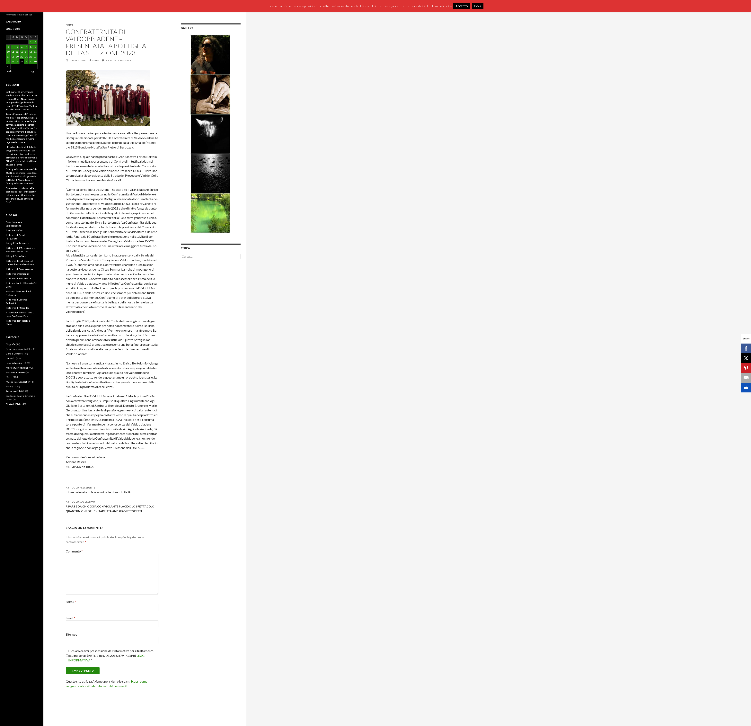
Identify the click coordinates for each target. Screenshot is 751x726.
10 (8, 51)
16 (35, 51)
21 (26, 56)
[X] (746, 358)
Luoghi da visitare (15, 363)
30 (35, 61)
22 (30, 56)
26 (17, 61)
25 (12, 61)
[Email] (746, 378)
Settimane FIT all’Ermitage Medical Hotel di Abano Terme (21, 106)
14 (26, 51)
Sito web (71, 634)
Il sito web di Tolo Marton (18, 278)
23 (35, 56)
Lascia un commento (118, 60)
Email (70, 618)
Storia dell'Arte (13, 404)
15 (30, 51)
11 (12, 51)
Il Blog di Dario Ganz (16, 256)
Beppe (95, 60)
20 (21, 56)
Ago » (34, 71)
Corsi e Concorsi (14, 353)
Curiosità (10, 358)
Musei (9, 377)
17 (8, 56)
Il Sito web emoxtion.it (17, 273)
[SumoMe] (746, 387)
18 (12, 56)
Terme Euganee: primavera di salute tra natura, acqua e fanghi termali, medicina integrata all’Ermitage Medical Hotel (21, 135)
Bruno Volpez (13, 188)
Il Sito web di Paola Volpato (19, 269)
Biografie (10, 344)
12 (17, 51)
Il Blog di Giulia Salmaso (18, 243)
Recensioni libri (14, 391)
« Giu (9, 71)
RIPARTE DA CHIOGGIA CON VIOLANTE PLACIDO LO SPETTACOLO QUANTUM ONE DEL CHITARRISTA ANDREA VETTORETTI (110, 506)
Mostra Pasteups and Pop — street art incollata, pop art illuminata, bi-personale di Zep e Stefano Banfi (21, 195)
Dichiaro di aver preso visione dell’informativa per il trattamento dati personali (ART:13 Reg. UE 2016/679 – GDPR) (111, 655)
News (69, 24)
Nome (71, 601)
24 (8, 61)
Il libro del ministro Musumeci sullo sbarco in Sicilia (98, 490)
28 (26, 61)
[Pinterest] (746, 368)
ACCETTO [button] (462, 6)
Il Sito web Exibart (15, 230)
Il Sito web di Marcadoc (17, 307)
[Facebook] (746, 348)
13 (21, 51)
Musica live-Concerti (17, 381)
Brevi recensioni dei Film (19, 348)
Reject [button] (477, 6)
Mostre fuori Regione (17, 367)
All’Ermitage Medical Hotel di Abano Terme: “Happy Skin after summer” (21, 180)
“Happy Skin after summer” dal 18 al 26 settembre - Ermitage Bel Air (22, 173)
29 (30, 61)
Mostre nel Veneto (15, 372)
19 (17, 56)
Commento (74, 551)
